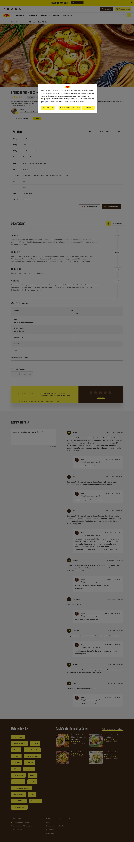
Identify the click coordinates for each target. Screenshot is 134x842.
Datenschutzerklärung (46, 102)
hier (47, 101)
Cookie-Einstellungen (48, 107)
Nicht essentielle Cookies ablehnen (70, 107)
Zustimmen (88, 107)
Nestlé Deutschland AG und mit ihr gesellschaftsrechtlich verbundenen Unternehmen (64, 92)
